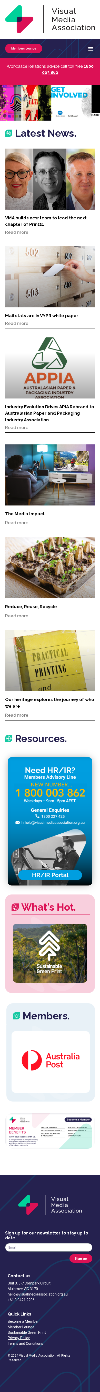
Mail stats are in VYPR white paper (41, 315)
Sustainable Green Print (27, 1332)
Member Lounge (21, 1327)
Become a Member (23, 1321)
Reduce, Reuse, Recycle (31, 606)
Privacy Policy (19, 1338)
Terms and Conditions (25, 1343)
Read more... (18, 232)
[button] (90, 48)
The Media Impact (25, 513)
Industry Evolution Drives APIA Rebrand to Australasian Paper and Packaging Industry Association (49, 413)
